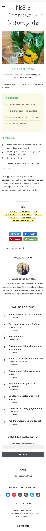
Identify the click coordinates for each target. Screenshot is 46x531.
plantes (14, 218)
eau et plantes (10, 215)
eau (35, 212)
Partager (31, 234)
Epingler (16, 239)
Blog (39, 75)
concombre (25, 212)
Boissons (18, 78)
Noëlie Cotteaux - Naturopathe (23, 15)
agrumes (13, 212)
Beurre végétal (16, 336)
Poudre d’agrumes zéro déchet (25, 421)
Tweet (16, 234)
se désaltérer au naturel (23, 220)
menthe (38, 215)
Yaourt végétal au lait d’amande (25, 314)
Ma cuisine (27, 78)
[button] (3, 7)
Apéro (33, 75)
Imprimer (32, 239)
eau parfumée (26, 215)
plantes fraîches (28, 218)
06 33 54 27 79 (23, 503)
